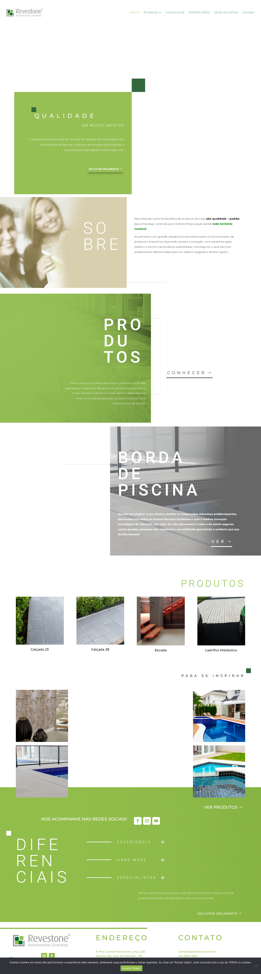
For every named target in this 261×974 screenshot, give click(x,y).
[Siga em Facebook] (138, 821)
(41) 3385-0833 (187, 956)
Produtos (151, 12)
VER (219, 541)
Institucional (175, 12)
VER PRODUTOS (220, 807)
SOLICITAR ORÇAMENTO (104, 169)
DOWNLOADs (199, 12)
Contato (248, 12)
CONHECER (186, 372)
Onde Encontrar (226, 12)
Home (134, 12)
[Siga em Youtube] (156, 821)
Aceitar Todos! (131, 968)
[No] (256, 966)
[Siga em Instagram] (147, 821)
